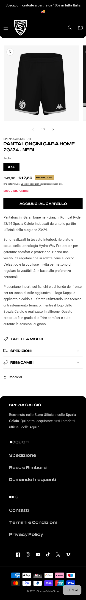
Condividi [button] (15, 377)
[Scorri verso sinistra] (33, 129)
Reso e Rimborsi (28, 467)
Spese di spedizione (31, 184)
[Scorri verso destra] (53, 129)
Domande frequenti (32, 479)
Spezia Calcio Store (48, 591)
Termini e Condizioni (33, 522)
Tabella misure (27, 338)
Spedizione (22, 455)
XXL (11, 166)
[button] (6, 28)
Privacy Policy (26, 534)
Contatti (19, 510)
